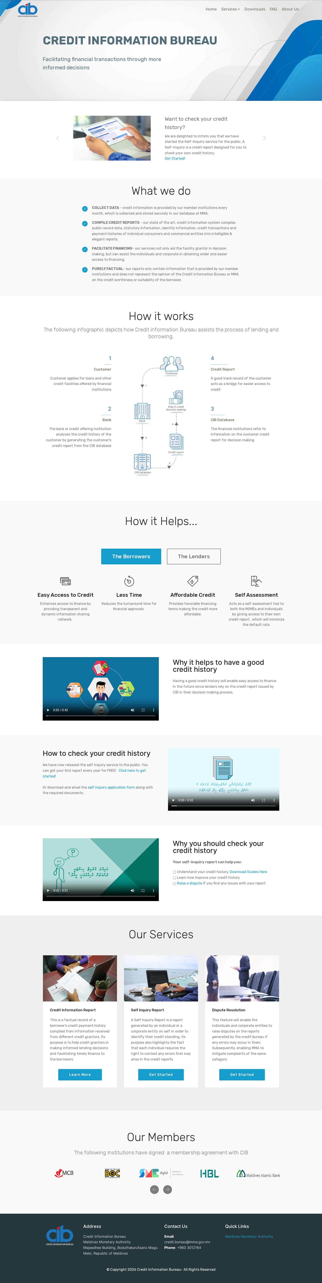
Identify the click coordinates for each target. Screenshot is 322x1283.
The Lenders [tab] (194, 556)
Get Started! (175, 158)
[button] (57, 138)
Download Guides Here (248, 872)
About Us (290, 9)
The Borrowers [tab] (131, 556)
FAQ (273, 9)
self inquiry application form (111, 787)
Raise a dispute (189, 883)
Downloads (254, 9)
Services (229, 9)
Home (211, 9)
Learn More (80, 1075)
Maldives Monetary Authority (249, 1236)
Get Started (161, 1075)
